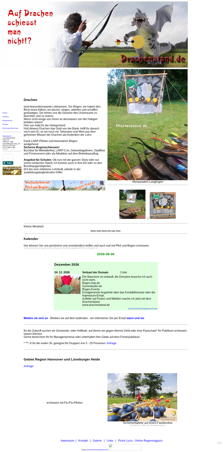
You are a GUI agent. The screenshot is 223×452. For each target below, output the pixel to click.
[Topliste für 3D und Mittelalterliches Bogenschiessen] (12, 174)
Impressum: (7, 136)
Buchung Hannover (10, 128)
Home (5, 113)
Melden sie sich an (36, 318)
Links (110, 440)
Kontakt (83, 440)
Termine (6, 117)
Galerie (97, 440)
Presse (5, 124)
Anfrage (111, 343)
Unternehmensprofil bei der (98, 450)
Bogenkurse (7, 120)
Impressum (67, 440)
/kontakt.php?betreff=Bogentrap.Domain (142, 309)
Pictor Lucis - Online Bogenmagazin (140, 440)
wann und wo (135, 318)
